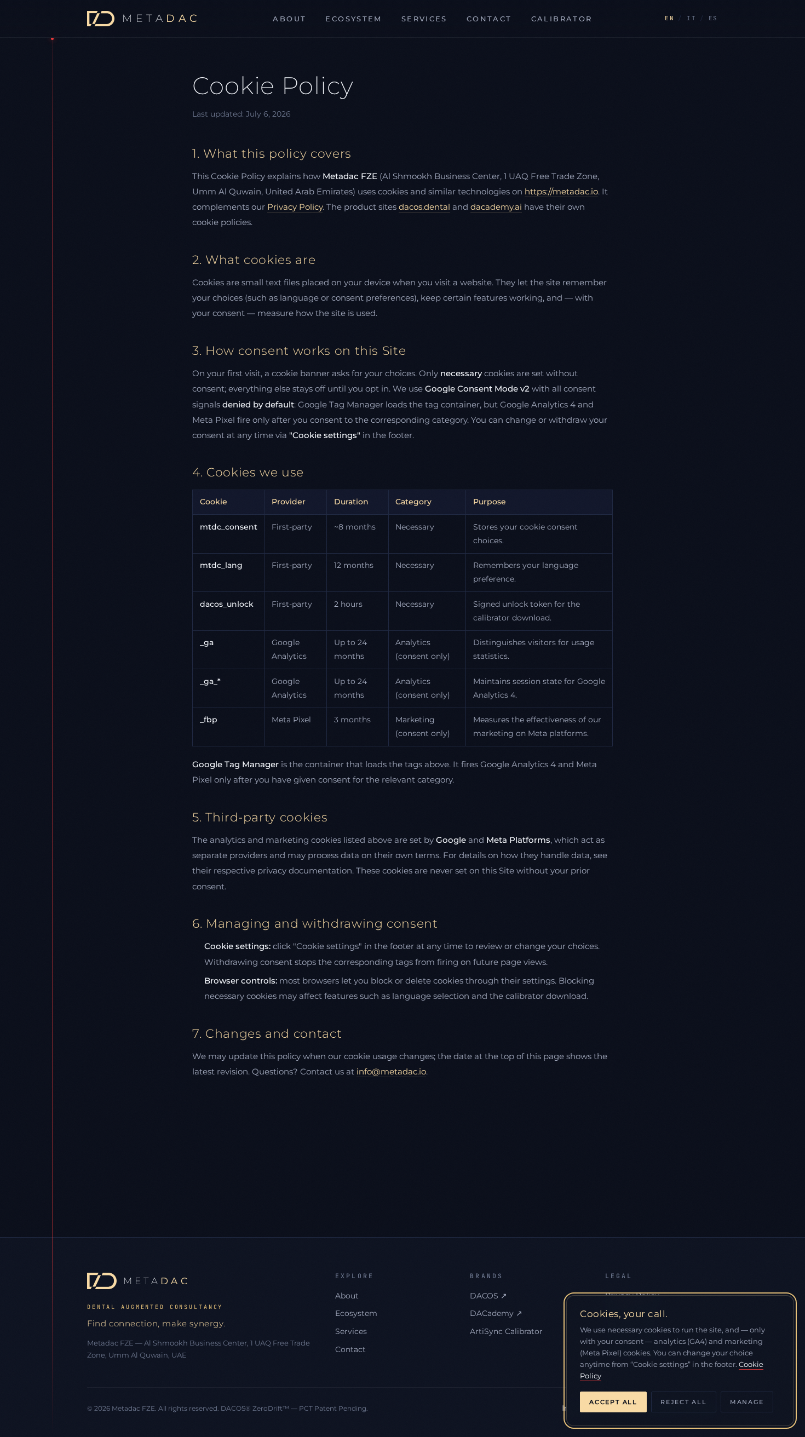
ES (713, 18)
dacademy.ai (496, 207)
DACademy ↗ (496, 1313)
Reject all (683, 1402)
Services (424, 18)
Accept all (613, 1402)
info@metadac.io (391, 1071)
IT (691, 18)
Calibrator (562, 18)
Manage (747, 1402)
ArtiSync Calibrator (506, 1331)
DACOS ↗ (488, 1296)
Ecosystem (353, 18)
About (289, 18)
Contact (489, 18)
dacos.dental (424, 207)
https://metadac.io (561, 191)
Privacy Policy (295, 207)
